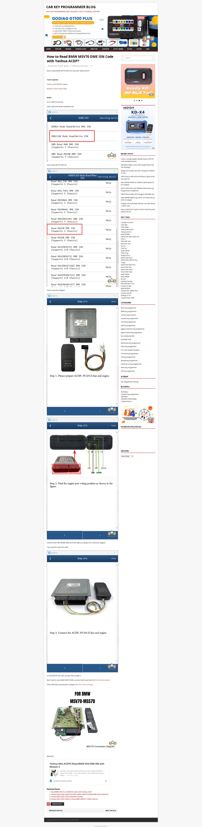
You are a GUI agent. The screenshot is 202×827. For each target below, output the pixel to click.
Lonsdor (105, 49)
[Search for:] (138, 58)
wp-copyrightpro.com (104, 826)
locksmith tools (126, 340)
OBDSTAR (94, 49)
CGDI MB (124, 225)
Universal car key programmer (131, 364)
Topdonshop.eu (126, 401)
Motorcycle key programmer (130, 343)
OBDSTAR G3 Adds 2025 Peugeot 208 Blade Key (137, 194)
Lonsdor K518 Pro (127, 223)
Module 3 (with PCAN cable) (57, 89)
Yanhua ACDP (81, 49)
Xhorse (68, 49)
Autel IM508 (125, 274)
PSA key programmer (128, 357)
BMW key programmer (80, 66)
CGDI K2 (124, 248)
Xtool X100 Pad (126, 267)
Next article (111, 811)
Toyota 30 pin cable (127, 298)
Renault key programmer (129, 361)
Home (48, 49)
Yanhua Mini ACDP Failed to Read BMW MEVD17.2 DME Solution (74, 799)
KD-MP (123, 279)
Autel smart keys (126, 258)
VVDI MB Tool (126, 241)
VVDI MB (58, 49)
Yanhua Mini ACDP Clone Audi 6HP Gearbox (67, 797)
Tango (123, 262)
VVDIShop (124, 392)
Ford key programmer (128, 322)
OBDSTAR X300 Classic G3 (130, 237)
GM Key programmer (128, 325)
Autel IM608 (118, 49)
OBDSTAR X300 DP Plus (129, 260)
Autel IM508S (125, 234)
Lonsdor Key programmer (130, 394)
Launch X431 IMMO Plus (129, 291)
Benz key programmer (128, 308)
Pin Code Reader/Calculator (130, 350)
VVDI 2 (123, 239)
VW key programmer (128, 371)
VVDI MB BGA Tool (127, 284)
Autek (139, 49)
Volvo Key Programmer (129, 368)
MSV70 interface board (101, 680)
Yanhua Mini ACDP (127, 230)
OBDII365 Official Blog (128, 399)
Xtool (129, 49)
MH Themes (75, 820)
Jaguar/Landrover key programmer (132, 329)
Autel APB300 (125, 288)
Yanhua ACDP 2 (57, 804)
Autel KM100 (125, 251)
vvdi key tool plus (127, 281)
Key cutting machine (128, 336)
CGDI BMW (125, 227)
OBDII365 (124, 397)
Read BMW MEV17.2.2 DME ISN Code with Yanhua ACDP (71, 792)
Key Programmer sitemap (129, 382)
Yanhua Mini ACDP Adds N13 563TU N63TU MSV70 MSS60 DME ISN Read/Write (79, 794)
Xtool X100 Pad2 (126, 272)
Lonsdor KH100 (126, 293)
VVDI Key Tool (126, 244)
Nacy (67, 66)
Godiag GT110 (126, 295)
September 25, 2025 (56, 66)
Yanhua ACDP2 (52, 84)
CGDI (147, 49)
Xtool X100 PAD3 (127, 270)
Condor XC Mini (126, 286)
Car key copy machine (128, 315)
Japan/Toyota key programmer (131, 332)
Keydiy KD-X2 (125, 255)
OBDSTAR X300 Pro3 (128, 265)
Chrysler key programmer (129, 318)
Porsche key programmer (129, 353)
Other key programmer (129, 347)
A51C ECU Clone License (83, 685)
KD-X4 (123, 246)
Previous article (56, 811)
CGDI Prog (124, 253)
